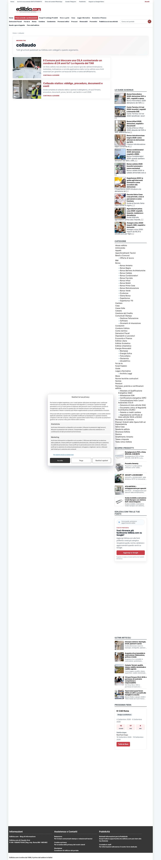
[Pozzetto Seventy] (119, 467)
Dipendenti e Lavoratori (125, 336)
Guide (117, 368)
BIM (116, 260)
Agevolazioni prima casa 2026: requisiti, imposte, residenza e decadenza (135, 212)
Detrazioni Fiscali (15, 21)
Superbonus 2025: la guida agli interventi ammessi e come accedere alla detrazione (135, 182)
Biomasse (124, 351)
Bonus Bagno (125, 268)
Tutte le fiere (123, 744)
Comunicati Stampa (123, 316)
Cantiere (118, 303)
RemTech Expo (122, 735)
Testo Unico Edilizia (123, 442)
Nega (81, 460)
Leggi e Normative (83, 18)
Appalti (118, 250)
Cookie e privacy (60, 842)
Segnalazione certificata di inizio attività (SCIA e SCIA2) (130, 416)
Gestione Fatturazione (129, 318)
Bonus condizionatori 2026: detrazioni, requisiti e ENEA (135, 152)
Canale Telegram (70, 1)
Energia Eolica (126, 353)
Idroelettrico (125, 361)
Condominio (51, 21)
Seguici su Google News (96, 1)
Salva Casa (120, 427)
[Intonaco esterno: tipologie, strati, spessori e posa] (119, 645)
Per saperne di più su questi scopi (63, 454)
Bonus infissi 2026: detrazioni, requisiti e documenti (135, 123)
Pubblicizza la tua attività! (108, 21)
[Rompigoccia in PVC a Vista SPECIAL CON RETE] (119, 455)
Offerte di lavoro (127, 258)
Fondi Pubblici (121, 366)
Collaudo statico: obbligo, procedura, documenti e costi (73, 85)
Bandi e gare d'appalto (17, 25)
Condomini (119, 326)
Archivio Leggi (126, 373)
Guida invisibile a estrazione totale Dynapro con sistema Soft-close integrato (135, 499)
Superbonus (125, 298)
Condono (42, 21)
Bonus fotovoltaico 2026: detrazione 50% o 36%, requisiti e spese (136, 96)
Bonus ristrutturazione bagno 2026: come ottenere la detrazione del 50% (136, 138)
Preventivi (93, 21)
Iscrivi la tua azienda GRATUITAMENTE (29, 1)
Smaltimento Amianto (124, 437)
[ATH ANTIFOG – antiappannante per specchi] (119, 490)
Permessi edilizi (63, 21)
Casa (73, 18)
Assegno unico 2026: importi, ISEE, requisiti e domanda (136, 225)
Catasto (118, 311)
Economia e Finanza (99, 18)
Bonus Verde (125, 291)
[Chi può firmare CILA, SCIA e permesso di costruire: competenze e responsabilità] (119, 680)
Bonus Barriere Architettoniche (132, 270)
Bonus (34, 21)
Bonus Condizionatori (129, 275)
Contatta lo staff (105, 844)
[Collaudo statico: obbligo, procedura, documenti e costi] (27, 89)
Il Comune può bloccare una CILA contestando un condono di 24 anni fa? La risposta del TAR (72, 62)
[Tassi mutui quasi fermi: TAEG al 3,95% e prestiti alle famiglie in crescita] (119, 694)
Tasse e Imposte (122, 439)
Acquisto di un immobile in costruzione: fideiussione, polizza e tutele (135, 655)
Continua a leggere (51, 75)
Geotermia (124, 358)
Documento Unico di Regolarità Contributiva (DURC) (132, 409)
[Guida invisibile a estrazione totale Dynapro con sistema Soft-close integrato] (119, 501)
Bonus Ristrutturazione (129, 288)
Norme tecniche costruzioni (126, 378)
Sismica (118, 434)
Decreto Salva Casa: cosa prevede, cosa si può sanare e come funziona (135, 197)
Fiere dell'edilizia (33, 25)
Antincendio (120, 248)
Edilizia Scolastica (122, 343)
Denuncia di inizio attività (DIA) (133, 405)
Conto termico (121, 331)
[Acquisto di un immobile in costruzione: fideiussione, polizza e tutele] (119, 656)
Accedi (147, 1)
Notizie (118, 381)
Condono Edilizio (122, 328)
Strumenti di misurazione (130, 323)
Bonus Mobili (125, 283)
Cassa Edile (120, 308)
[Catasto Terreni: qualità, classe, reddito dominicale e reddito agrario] (119, 668)
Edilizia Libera (121, 341)
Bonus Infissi (125, 280)
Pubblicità (82, 1)
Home (12, 1)
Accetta (60, 460)
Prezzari (74, 21)
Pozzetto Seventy (131, 463)
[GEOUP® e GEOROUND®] (119, 478)
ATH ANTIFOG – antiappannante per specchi (135, 487)
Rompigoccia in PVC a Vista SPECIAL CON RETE (135, 453)
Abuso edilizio (121, 245)
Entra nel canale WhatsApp (53, 1)
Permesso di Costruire (124, 419)
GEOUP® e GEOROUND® (134, 475)
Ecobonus (124, 293)
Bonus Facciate (126, 278)
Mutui (117, 376)
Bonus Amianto (126, 265)
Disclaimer (58, 848)
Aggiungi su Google (130, 553)
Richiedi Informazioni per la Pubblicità (113, 836)
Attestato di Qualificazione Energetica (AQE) (130, 392)
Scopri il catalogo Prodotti (48, 18)
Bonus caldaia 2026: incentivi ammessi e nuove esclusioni (135, 166)
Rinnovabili (84, 21)
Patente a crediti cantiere (130, 412)
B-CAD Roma (123, 711)
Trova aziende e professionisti (26, 18)
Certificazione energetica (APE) (133, 398)
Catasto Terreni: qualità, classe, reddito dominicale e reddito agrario (135, 667)
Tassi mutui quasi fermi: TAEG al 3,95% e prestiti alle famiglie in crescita (135, 692)
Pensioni (118, 383)
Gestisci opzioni (101, 460)
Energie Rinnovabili (123, 348)
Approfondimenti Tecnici (125, 253)
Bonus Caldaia (126, 273)
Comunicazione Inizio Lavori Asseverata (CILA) (130, 401)
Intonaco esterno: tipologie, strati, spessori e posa (135, 643)
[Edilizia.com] (28, 10)
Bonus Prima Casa (127, 285)
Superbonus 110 (126, 301)
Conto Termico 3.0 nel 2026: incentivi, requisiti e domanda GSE (136, 109)
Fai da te (27, 21)
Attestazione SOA (127, 395)
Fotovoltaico (125, 356)
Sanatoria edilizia (122, 429)
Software (124, 321)
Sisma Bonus (125, 296)
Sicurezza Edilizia (122, 432)
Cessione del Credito (124, 313)
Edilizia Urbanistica (123, 346)
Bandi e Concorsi (122, 255)
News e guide (64, 18)
